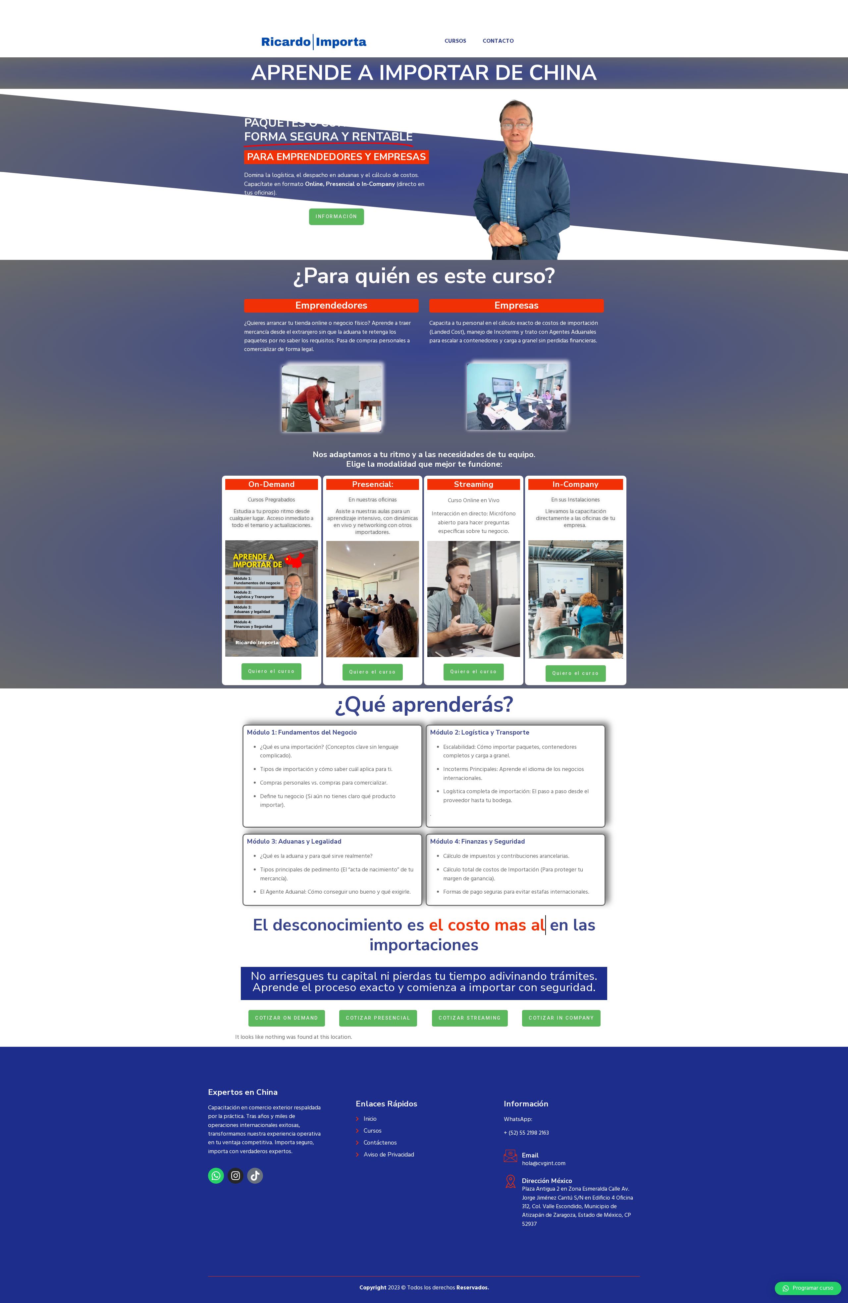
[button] (808, 1288)
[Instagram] (235, 1176)
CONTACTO (498, 41)
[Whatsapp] (216, 1176)
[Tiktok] (255, 1176)
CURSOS (455, 41)
